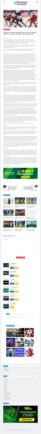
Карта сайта (6, 370)
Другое (5, 386)
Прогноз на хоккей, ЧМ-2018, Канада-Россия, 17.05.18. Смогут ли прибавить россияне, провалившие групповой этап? (10, 188)
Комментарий (5, 239)
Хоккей (5, 391)
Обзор (12, 267)
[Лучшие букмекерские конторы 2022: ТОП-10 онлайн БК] (20, 2)
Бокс (5, 383)
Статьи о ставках (7, 397)
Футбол (5, 389)
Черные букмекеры (7, 394)
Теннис (5, 388)
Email (22, 251)
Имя (4, 251)
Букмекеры (6, 385)
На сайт (16, 267)
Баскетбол (6, 382)
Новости (5, 380)
